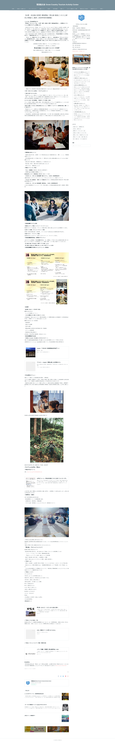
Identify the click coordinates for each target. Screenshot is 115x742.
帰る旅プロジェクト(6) (28, 668)
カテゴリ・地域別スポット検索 (72, 8)
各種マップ (62, 8)
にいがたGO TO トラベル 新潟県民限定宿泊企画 (34, 693)
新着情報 (81, 126)
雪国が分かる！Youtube (84, 8)
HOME (13, 8)
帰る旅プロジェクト (94, 8)
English (49, 8)
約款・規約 (84, 136)
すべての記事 (83, 138)
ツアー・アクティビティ (33, 8)
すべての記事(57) (33, 668)
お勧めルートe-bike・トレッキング (79, 132)
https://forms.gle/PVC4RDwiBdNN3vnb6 (34, 471)
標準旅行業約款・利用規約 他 (78, 51)
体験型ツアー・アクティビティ (79, 130)
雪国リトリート (42, 8)
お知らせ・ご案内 (77, 128)
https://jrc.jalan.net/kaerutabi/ (61, 665)
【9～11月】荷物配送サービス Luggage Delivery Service (36, 704)
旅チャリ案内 (76, 138)
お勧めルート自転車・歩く (21, 8)
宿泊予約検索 (55, 8)
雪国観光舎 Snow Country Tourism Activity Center (57, 5)
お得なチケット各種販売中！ (30, 715)
